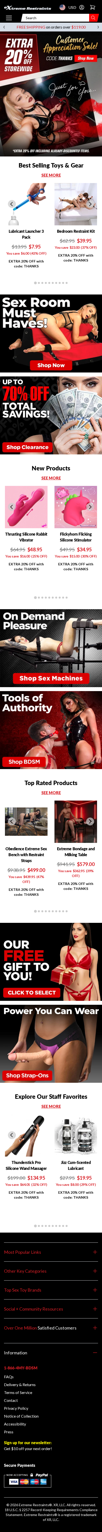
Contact (11, 1400)
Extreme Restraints (34, 1505)
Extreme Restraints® (40, 1515)
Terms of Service (18, 1392)
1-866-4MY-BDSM (20, 1367)
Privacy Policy (16, 1408)
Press (8, 1431)
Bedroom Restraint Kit (76, 231)
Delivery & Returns (20, 1384)
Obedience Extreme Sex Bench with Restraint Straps (26, 854)
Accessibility (15, 1424)
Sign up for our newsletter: (27, 1442)
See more (51, 175)
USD (63, 7)
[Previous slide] (12, 204)
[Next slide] (90, 204)
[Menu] (9, 18)
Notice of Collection (21, 1416)
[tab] (35, 283)
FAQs (9, 1376)
